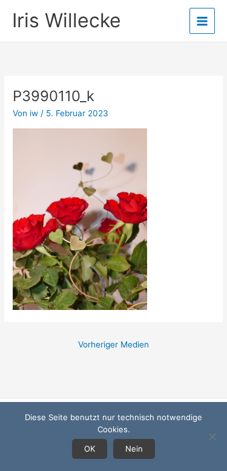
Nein (134, 448)
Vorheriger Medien (113, 344)
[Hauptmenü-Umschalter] (202, 21)
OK (89, 448)
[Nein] (212, 436)
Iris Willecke (66, 20)
